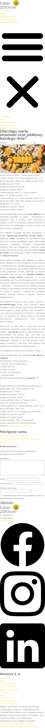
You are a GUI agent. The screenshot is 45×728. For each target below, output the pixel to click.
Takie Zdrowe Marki (8, 16)
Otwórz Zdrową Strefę (9, 689)
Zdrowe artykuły (14, 426)
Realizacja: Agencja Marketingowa (18, 726)
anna (38, 143)
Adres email (5, 483)
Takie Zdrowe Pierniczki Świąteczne (14, 436)
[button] (22, 69)
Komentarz (5, 458)
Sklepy (2, 14)
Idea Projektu (5, 11)
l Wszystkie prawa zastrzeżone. (17, 723)
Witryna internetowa (8, 488)
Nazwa (3, 479)
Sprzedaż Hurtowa (7, 19)
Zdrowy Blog (27, 426)
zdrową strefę (9, 22)
